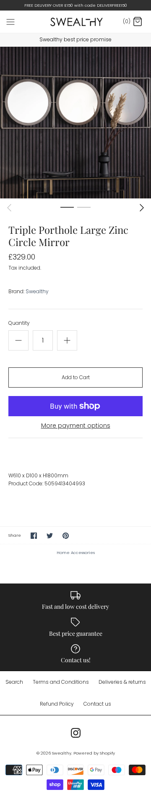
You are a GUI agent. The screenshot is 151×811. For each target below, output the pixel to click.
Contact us (97, 703)
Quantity (19, 323)
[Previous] (9, 207)
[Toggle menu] (10, 21)
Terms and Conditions (61, 681)
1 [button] (67, 207)
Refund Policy (57, 703)
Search (14, 681)
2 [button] (84, 207)
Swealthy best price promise (75, 39)
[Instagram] (76, 733)
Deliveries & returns (122, 681)
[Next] (142, 207)
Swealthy (37, 291)
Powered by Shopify (94, 753)
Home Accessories (76, 552)
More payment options (75, 425)
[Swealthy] (75, 22)
